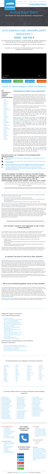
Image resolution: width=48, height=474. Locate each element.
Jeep (17, 378)
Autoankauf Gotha (36, 400)
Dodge (17, 365)
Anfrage (30, 1)
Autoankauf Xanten (20, 407)
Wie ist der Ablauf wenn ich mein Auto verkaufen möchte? (15, 350)
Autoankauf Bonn (20, 418)
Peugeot (29, 379)
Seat (40, 371)
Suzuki (40, 378)
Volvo (17, 381)
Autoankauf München (36, 408)
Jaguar (17, 377)
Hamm (5, 114)
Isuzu (17, 375)
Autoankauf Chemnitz (36, 403)
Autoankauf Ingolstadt (6, 415)
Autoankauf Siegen (20, 400)
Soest (5, 110)
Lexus (28, 370)
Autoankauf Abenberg (6, 407)
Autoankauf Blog (42, 1)
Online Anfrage (35, 122)
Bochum (5, 131)
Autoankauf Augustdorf (6, 417)
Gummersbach (7, 109)
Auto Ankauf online (7, 447)
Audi (5, 367)
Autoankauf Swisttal (21, 403)
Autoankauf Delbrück (6, 404)
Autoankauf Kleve (5, 408)
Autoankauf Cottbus (21, 417)
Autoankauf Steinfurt (21, 397)
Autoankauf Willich (20, 414)
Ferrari (17, 366)
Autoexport (6, 448)
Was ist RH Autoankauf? (9, 318)
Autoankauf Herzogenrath (37, 399)
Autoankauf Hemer (5, 409)
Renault (40, 366)
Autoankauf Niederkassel (6, 402)
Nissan (28, 377)
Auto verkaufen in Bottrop (9, 436)
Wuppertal (6, 121)
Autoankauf (19, 1)
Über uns (25, 1)
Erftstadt (5, 103)
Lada (28, 365)
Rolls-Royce (41, 367)
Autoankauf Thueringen (21, 405)
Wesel (5, 123)
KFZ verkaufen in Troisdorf (40, 429)
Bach (5, 102)
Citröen (5, 377)
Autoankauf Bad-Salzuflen (7, 400)
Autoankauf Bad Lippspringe (38, 410)
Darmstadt (6, 135)
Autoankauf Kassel (7, 430)
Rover (40, 369)
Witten (5, 113)
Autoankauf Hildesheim (6, 412)
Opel (28, 378)
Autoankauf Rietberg (6, 403)
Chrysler (5, 375)
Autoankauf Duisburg (8, 446)
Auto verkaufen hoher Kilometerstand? (11, 349)
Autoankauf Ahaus (5, 413)
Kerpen (5, 120)
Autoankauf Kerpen (36, 415)
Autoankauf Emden (20, 402)
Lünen (5, 107)
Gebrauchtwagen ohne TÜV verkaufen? (12, 348)
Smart (40, 374)
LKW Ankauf (6, 450)
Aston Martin (6, 366)
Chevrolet (6, 374)
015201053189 (6, 81)
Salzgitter (6, 139)
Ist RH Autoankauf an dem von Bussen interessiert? (16, 346)
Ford (17, 369)
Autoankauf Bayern (36, 404)
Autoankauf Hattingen (8, 432)
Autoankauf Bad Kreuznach (7, 405)
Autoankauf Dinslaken (6, 414)
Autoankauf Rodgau (21, 412)
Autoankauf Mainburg (6, 410)
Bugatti (5, 371)
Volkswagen (6, 381)
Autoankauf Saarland (36, 402)
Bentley (5, 369)
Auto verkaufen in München (9, 437)
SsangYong (41, 375)
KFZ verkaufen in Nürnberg (40, 432)
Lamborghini (29, 366)
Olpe (5, 137)
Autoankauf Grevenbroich (7, 418)
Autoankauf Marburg (21, 399)
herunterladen (18, 165)
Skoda (40, 373)
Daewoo (5, 378)
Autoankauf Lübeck (36, 412)
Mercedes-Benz (30, 373)
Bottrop (5, 118)
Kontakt (35, 1)
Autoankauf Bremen (5, 399)
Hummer (17, 373)
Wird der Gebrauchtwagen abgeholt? (11, 323)
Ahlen (5, 99)
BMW (5, 370)
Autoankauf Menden (21, 415)
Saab (40, 370)
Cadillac (5, 373)
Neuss (5, 130)
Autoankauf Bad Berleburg (22, 410)
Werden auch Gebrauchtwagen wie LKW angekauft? (14, 345)
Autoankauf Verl (5, 397)
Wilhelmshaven (7, 129)
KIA (16, 379)
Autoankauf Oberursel (6, 398)
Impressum (37, 442)
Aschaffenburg (7, 125)
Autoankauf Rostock (36, 413)
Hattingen (6, 116)
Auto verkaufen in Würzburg (9, 431)
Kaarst (5, 105)
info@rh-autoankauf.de (30, 81)
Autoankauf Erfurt (20, 398)
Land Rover (29, 369)
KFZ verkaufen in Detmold (40, 434)
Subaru (40, 377)
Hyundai (17, 374)
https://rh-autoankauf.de (22, 472)
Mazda (28, 371)
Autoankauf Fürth (20, 408)
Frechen (5, 104)
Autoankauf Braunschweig (37, 409)
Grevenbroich (6, 122)
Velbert (5, 112)
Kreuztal (5, 132)
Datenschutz (37, 441)
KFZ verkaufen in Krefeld (40, 431)
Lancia (28, 367)
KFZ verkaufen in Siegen (40, 430)
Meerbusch (6, 108)
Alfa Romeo (6, 365)
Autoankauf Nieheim (36, 407)
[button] (20, 454)
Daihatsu (6, 379)
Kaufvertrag (32, 164)
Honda (17, 371)
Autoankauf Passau (21, 413)
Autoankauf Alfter (35, 405)
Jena (5, 126)
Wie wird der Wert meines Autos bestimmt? (12, 322)
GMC (17, 370)
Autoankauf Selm (35, 397)
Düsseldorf (6, 127)
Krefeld (5, 134)
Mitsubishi (29, 375)
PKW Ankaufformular (8, 451)
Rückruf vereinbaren (42, 81)
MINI (28, 374)
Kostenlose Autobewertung (9, 452)
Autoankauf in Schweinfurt (9, 442)
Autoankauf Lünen (36, 414)
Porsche (40, 365)
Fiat (16, 367)
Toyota (40, 379)
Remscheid (6, 117)
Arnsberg (6, 100)
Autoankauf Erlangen (21, 404)
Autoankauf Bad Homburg (37, 398)
